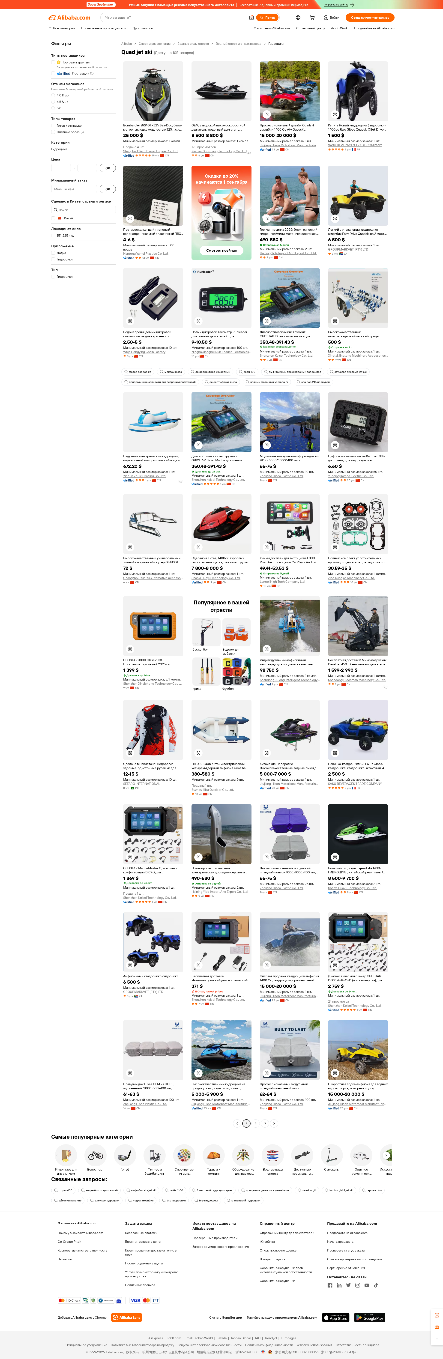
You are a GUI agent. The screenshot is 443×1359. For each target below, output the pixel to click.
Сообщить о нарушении (277, 1281)
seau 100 (249, 371)
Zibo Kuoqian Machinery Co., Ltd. (351, 578)
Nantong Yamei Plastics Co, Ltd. (145, 253)
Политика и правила (140, 1285)
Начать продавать (340, 1241)
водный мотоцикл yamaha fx (269, 382)
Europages (288, 1338)
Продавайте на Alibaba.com (347, 1233)
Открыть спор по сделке (278, 1250)
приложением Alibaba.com (296, 1317)
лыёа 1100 (176, 1190)
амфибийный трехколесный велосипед (295, 371)
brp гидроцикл (176, 1200)
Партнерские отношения (346, 1268)
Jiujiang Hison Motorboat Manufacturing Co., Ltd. (290, 145)
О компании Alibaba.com (77, 1223)
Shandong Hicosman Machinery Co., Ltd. (357, 680)
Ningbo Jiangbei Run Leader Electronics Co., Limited (221, 352)
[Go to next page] (274, 1123)
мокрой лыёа (173, 371)
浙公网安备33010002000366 (296, 1352)
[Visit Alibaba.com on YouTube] (367, 1285)
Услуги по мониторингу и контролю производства (151, 1274)
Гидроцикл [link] (276, 43)
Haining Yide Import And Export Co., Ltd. (288, 253)
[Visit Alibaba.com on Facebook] (330, 1285)
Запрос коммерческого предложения (220, 1246)
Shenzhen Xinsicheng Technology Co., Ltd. (153, 683)
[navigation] (83, 584)
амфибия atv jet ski (143, 1190)
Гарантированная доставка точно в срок (151, 1252)
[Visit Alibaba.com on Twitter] (348, 1285)
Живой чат (267, 1241)
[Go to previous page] (237, 1123)
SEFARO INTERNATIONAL (141, 784)
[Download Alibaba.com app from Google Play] (369, 1317)
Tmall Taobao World (199, 1338)
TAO (257, 1338)
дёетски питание (70, 1200)
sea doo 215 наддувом (315, 382)
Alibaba (126, 43)
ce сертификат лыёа (223, 382)
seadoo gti (309, 1190)
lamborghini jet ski (341, 1190)
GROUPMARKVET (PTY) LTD (348, 249)
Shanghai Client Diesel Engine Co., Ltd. (150, 151)
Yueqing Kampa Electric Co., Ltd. (351, 476)
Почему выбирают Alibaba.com (80, 1233)
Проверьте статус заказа (346, 1250)
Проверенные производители (214, 1238)
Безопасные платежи (141, 1233)
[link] (437, 1315)
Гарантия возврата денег (143, 1241)
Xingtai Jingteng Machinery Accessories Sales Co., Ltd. (358, 355)
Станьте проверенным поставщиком (354, 1259)
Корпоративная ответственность (82, 1250)
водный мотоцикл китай (102, 1190)
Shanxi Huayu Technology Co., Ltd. (216, 578)
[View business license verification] (263, 1352)
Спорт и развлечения (155, 43)
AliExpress (155, 1338)
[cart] (313, 18)
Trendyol (270, 1338)
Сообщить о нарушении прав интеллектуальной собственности (286, 1270)
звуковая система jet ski (351, 371)
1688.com (174, 1338)
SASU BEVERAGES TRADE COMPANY (355, 145)
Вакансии (65, 1259)
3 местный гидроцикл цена (215, 1190)
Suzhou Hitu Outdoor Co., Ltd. (213, 790)
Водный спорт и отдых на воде (238, 43)
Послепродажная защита (144, 1263)
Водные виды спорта (193, 43)
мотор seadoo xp (140, 371)
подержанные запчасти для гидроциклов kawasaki (162, 382)
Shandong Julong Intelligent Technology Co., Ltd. (290, 680)
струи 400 (65, 1190)
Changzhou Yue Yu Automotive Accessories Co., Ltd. (153, 578)
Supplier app (232, 1317)
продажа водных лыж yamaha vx (267, 1190)
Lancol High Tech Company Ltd (282, 581)
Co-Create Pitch (69, 1241)
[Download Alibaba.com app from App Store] (336, 1317)
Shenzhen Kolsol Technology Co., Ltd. (286, 355)
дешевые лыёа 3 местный (212, 371)
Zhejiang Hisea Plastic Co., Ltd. (281, 476)
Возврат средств (272, 1259)
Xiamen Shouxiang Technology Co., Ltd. (219, 151)
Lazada (222, 1338)
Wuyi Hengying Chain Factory (144, 352)
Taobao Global (240, 1338)
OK (107, 168)
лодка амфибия (143, 1200)
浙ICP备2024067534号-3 (339, 1352)
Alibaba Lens (82, 1317)
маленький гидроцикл (245, 1200)
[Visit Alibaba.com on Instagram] (357, 1285)
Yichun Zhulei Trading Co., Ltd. (144, 476)
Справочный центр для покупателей (287, 1233)
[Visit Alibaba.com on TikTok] (376, 1285)
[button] (251, 17)
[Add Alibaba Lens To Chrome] (126, 1317)
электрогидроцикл (107, 1200)
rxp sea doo (374, 1190)
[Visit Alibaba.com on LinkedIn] (339, 1285)
